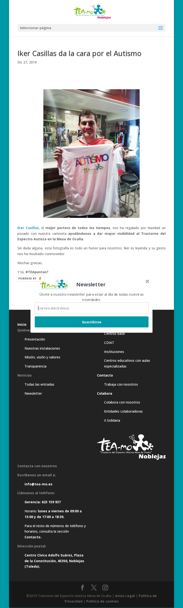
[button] (91, 284)
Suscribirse (91, 322)
